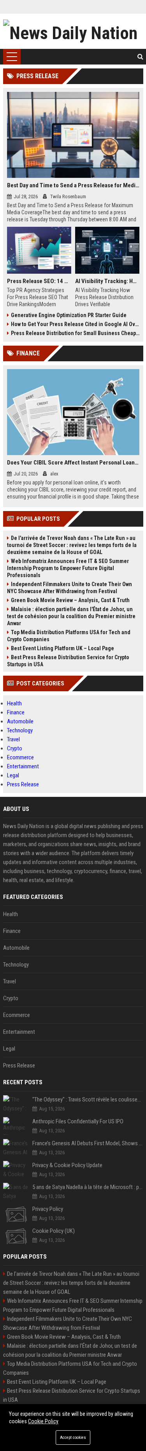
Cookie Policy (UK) (53, 1230)
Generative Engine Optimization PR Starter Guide (69, 315)
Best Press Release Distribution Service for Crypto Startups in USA (68, 660)
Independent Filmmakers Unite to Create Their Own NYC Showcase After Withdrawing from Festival (69, 587)
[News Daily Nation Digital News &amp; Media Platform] (73, 31)
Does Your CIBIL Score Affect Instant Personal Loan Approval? (73, 462)
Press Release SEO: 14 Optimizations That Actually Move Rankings (39, 281)
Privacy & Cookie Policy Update (67, 1165)
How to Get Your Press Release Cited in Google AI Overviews (75, 324)
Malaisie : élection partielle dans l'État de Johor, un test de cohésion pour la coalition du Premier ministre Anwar (71, 616)
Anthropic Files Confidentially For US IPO (77, 1121)
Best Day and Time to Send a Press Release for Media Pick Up (73, 185)
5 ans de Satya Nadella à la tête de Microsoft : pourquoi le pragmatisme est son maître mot (87, 1187)
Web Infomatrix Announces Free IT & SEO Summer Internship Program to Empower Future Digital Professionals (68, 568)
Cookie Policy (43, 1421)
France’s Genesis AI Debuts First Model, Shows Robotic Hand (87, 1143)
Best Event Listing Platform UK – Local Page (62, 648)
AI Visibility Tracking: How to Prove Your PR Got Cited (107, 281)
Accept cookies (73, 1437)
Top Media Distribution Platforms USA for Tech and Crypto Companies (68, 635)
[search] (140, 57)
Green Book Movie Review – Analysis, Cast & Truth (70, 600)
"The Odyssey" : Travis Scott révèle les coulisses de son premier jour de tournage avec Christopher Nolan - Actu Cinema (87, 1099)
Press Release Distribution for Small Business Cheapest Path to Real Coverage (75, 333)
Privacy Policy (47, 1208)
